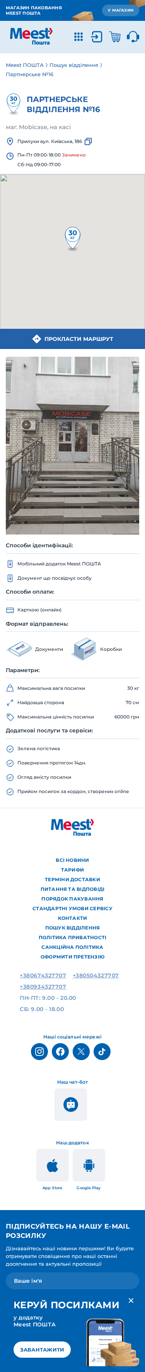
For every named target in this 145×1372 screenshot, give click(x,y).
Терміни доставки (72, 879)
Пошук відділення (72, 928)
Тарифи (72, 870)
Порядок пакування (72, 899)
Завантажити (42, 1349)
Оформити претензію (72, 957)
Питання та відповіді (73, 889)
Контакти (72, 918)
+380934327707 (43, 986)
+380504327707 (96, 975)
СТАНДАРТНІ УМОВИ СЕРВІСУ (72, 908)
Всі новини (72, 860)
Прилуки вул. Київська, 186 (49, 141)
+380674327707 (43, 975)
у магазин (120, 10)
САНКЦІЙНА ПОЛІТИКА (72, 947)
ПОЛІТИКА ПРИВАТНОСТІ (73, 937)
